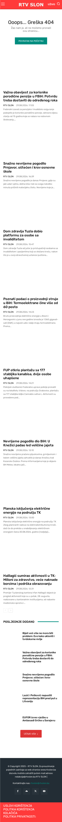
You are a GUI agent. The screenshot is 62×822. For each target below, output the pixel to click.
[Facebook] (18, 791)
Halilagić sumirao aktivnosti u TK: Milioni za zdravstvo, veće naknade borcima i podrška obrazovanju (30, 580)
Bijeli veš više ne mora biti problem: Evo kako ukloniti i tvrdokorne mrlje (38, 636)
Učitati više (30, 733)
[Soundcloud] (26, 791)
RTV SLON (8, 105)
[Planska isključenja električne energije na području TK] (31, 487)
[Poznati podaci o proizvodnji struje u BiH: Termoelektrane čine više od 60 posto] (31, 277)
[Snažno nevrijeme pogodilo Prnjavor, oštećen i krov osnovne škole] (31, 142)
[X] (35, 791)
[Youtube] (44, 791)
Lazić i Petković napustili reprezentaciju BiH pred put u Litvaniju (39, 698)
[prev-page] (5, 610)
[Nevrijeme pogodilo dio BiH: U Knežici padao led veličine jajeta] (31, 420)
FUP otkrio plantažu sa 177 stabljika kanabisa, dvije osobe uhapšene (27, 374)
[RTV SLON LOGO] (31, 4)
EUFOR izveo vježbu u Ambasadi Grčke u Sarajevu (38, 719)
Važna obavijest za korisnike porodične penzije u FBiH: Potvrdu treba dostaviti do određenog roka (30, 96)
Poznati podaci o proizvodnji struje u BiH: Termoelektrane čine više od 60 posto (30, 303)
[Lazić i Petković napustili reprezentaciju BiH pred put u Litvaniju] (11, 697)
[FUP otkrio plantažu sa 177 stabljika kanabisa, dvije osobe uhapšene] (31, 349)
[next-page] (11, 610)
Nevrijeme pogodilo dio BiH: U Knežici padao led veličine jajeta (28, 443)
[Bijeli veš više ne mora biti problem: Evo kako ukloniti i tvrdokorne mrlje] (11, 635)
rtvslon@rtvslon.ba (40, 783)
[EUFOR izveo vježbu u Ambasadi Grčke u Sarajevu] (11, 718)
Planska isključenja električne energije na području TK (26, 510)
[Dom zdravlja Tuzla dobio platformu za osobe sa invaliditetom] (31, 210)
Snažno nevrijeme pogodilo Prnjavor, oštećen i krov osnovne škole (29, 167)
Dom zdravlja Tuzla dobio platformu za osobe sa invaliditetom (22, 235)
